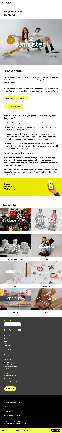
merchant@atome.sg (10, 381)
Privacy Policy (8, 364)
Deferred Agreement (10, 366)
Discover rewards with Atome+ (16, 98)
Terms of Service (9, 362)
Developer (7, 355)
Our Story (7, 339)
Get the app (10, 389)
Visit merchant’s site (13, 106)
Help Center (7, 345)
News (5, 343)
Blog (5, 341)
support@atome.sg (10, 375)
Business (6, 353)
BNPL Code (7, 369)
